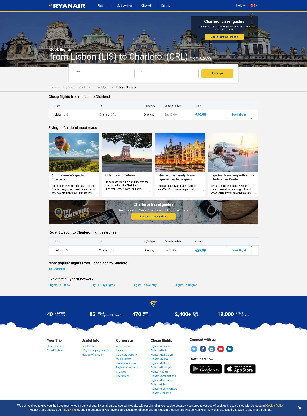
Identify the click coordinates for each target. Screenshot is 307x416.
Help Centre (88, 346)
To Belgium (103, 87)
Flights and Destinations (76, 87)
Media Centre (123, 358)
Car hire (166, 5)
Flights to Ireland (160, 363)
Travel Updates (55, 350)
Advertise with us (125, 346)
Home (52, 87)
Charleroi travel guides (224, 36)
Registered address (127, 367)
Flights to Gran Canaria (163, 376)
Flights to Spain (159, 371)
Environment (123, 376)
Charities (121, 371)
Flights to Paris (159, 350)
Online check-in (55, 346)
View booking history (93, 354)
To (140, 71)
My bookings (124, 5)
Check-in (146, 5)
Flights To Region (185, 285)
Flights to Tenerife (161, 393)
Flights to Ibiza (159, 384)
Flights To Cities (59, 285)
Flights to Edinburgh (162, 354)
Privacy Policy (71, 409)
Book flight (238, 114)
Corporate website (126, 354)
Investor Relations (126, 363)
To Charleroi (57, 269)
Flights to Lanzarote (162, 380)
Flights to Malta (159, 358)
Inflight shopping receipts (96, 350)
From (78, 71)
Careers (120, 350)
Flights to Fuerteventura (164, 388)
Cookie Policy (275, 405)
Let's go (217, 73)
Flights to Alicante (161, 346)
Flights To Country (145, 285)
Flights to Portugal (161, 367)
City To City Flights (103, 285)
